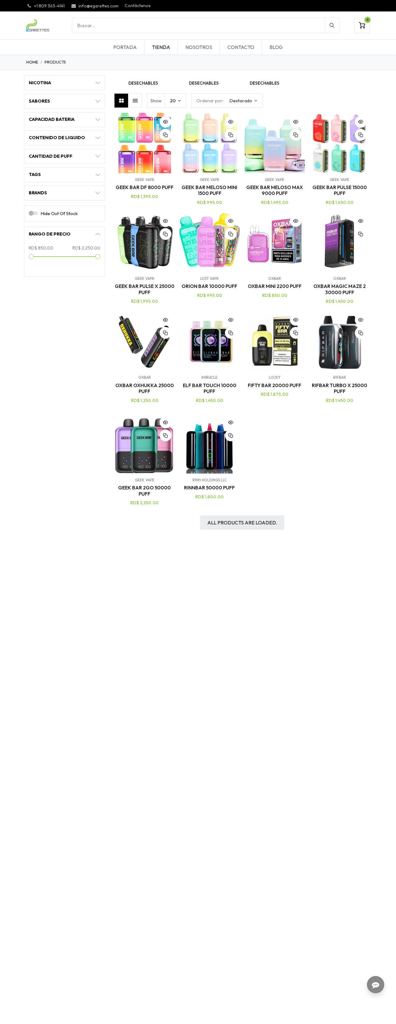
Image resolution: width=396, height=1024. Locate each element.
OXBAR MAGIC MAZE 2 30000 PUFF (339, 289)
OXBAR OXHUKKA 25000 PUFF (144, 388)
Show (155, 101)
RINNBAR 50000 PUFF (209, 487)
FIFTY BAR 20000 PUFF (274, 385)
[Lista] (135, 101)
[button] (117, 82)
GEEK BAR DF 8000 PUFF (145, 187)
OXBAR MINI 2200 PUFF (275, 286)
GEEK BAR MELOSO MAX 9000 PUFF (274, 190)
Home (32, 62)
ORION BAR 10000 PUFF (209, 286)
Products (55, 62)
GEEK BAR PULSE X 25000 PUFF (144, 289)
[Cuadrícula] (121, 101)
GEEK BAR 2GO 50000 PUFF (144, 490)
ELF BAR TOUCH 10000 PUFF (209, 388)
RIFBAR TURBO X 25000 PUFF (339, 388)
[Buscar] (332, 25)
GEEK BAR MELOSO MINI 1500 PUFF (209, 190)
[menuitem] (125, 47)
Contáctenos (138, 5)
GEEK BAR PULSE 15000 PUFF (339, 190)
